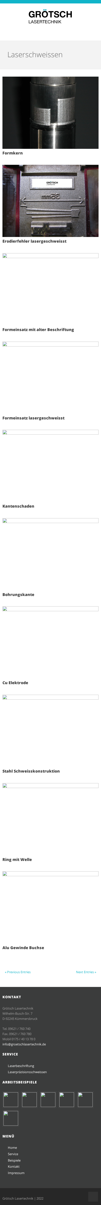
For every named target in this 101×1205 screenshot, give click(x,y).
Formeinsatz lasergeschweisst (33, 418)
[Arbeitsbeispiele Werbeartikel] (29, 1106)
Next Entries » (86, 972)
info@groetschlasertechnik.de (24, 1044)
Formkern (12, 153)
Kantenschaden (18, 506)
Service (13, 1154)
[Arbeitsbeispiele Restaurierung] (10, 1124)
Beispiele (14, 1160)
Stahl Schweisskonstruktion (31, 771)
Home (12, 1147)
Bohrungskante (18, 594)
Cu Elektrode (15, 682)
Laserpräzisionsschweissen (27, 1072)
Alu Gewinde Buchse (23, 947)
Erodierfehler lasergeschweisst (34, 241)
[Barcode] (10, 1106)
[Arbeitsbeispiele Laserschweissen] (66, 1106)
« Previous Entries (18, 972)
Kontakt (14, 1166)
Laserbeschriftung (21, 1066)
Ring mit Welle (17, 859)
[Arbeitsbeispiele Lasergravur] (48, 1106)
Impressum (16, 1173)
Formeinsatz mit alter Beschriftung (38, 329)
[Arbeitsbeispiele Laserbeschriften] (85, 1106)
